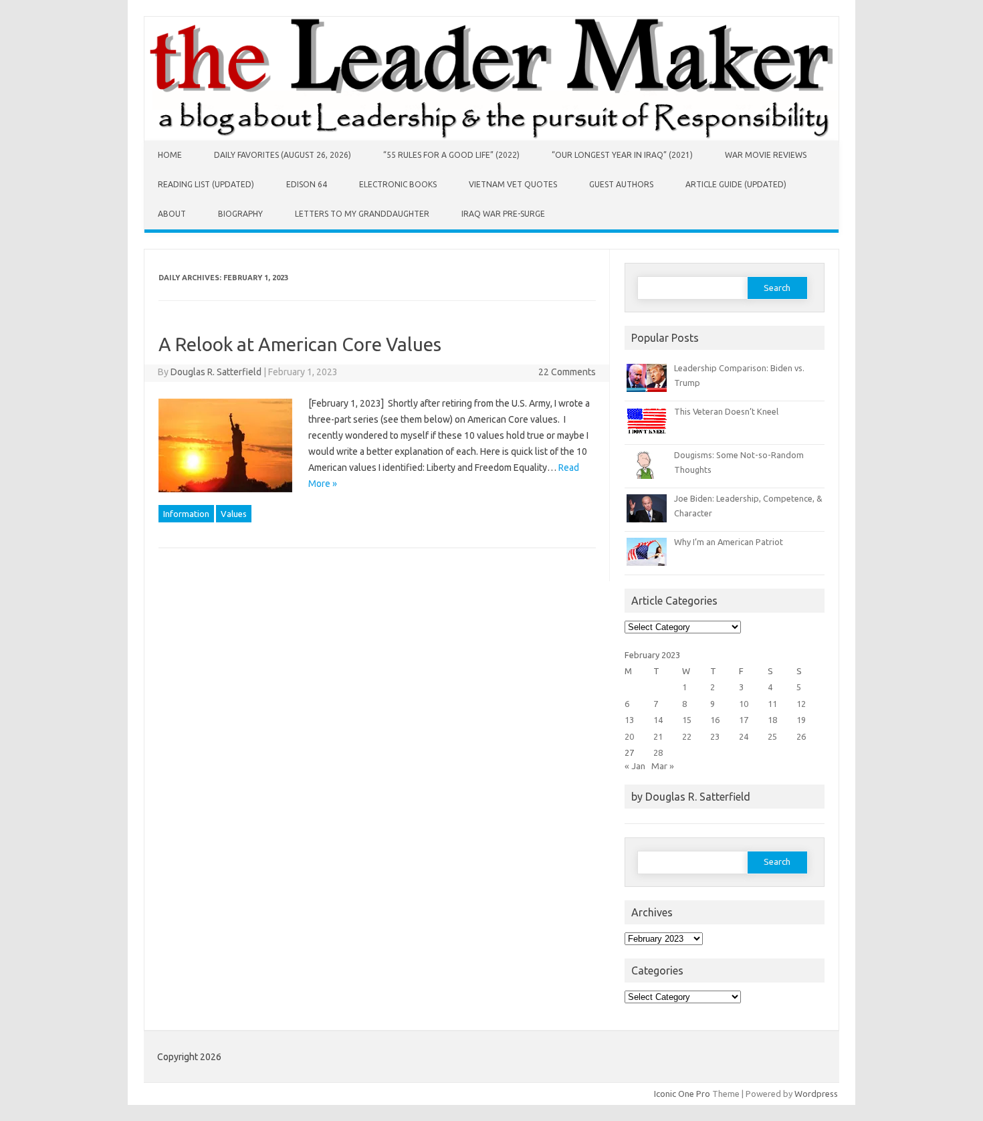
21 (658, 736)
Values (234, 513)
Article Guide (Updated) (735, 184)
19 (801, 719)
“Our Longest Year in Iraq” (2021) (622, 154)
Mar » (662, 765)
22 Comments (567, 372)
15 (686, 719)
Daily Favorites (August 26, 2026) (282, 154)
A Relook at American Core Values (299, 344)
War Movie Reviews (765, 154)
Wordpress (816, 1093)
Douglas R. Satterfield (216, 372)
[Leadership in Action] (491, 137)
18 (772, 719)
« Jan (635, 765)
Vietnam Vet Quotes (513, 184)
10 (743, 703)
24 (743, 736)
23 (715, 736)
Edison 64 (306, 184)
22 (686, 736)
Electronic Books (398, 184)
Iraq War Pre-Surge (503, 213)
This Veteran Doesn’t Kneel (726, 411)
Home (170, 154)
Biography (240, 213)
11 (772, 703)
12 (801, 703)
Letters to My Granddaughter (362, 213)
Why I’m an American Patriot (728, 541)
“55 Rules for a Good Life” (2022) (451, 154)
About (172, 213)
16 (715, 719)
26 (801, 736)
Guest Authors (621, 184)
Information (186, 513)
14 (658, 719)
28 (658, 752)
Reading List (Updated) (206, 184)
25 (772, 736)
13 (629, 719)
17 (743, 719)
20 (629, 736)
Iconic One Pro (682, 1093)
